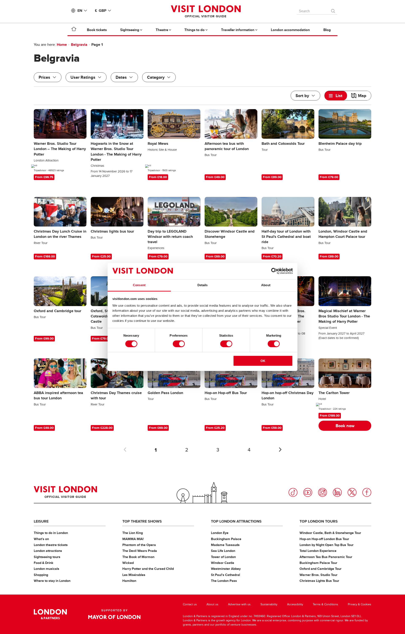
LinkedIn (337, 492)
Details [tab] (202, 285)
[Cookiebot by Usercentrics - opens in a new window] (274, 271)
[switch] (179, 343)
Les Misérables (133, 574)
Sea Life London (223, 550)
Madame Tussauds (225, 544)
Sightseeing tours (47, 556)
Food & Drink (43, 562)
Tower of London (223, 556)
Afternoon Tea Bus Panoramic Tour (326, 556)
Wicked (128, 562)
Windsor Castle (222, 562)
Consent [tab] (139, 285)
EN (79, 10)
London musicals (46, 568)
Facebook (366, 492)
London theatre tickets (51, 544)
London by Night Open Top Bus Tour (327, 544)
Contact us (190, 604)
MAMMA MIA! (133, 538)
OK (263, 361)
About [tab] (265, 285)
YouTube (307, 492)
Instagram (322, 492)
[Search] (333, 9)
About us (212, 604)
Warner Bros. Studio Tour (319, 574)
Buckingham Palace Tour (318, 562)
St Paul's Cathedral (225, 574)
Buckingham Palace (226, 538)
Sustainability (269, 604)
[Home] (74, 30)
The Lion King (132, 532)
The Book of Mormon (138, 556)
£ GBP (100, 10)
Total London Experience (318, 550)
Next (280, 449)
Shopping (41, 574)
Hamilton (129, 580)
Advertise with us (239, 604)
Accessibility (295, 604)
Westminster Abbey (226, 568)
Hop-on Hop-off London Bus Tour (324, 538)
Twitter (352, 492)
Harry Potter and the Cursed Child (148, 568)
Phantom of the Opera (139, 544)
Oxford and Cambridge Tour (321, 568)
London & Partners (50, 614)
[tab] (336, 95)
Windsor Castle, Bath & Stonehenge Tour (330, 532)
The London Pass (224, 580)
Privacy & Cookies (359, 604)
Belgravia (79, 44)
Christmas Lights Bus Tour (319, 580)
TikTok (293, 492)
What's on (41, 538)
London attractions (48, 550)
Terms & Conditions (325, 604)
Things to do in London (51, 532)
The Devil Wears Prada (139, 550)
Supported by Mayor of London (114, 614)
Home (62, 44)
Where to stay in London (52, 580)
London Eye (219, 532)
